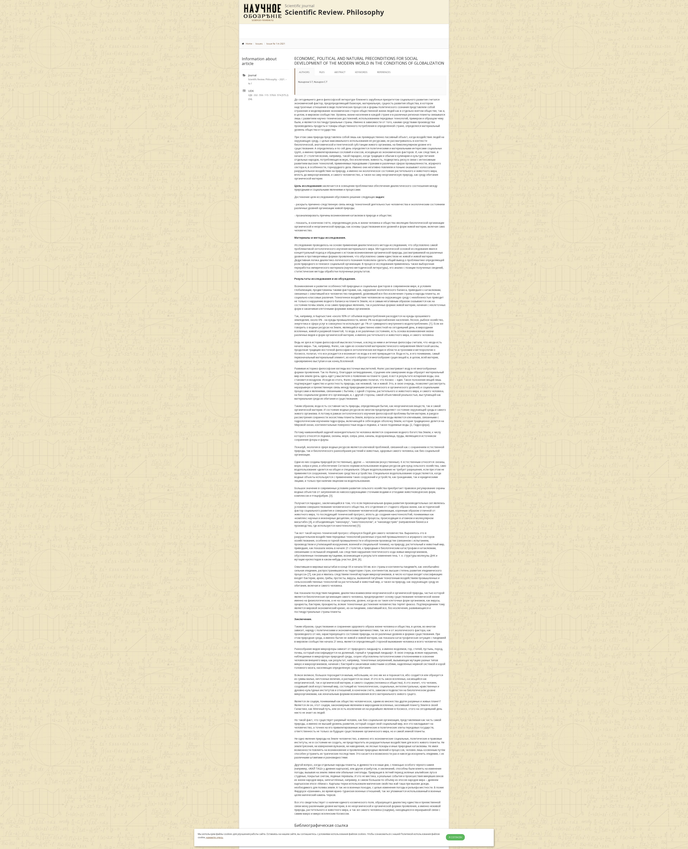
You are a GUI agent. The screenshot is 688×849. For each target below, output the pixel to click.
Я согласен (455, 837)
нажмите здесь (214, 837)
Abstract (339, 72)
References (384, 72)
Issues (259, 43)
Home (249, 43)
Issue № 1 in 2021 (275, 43)
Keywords (361, 72)
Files (322, 72)
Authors (304, 72)
